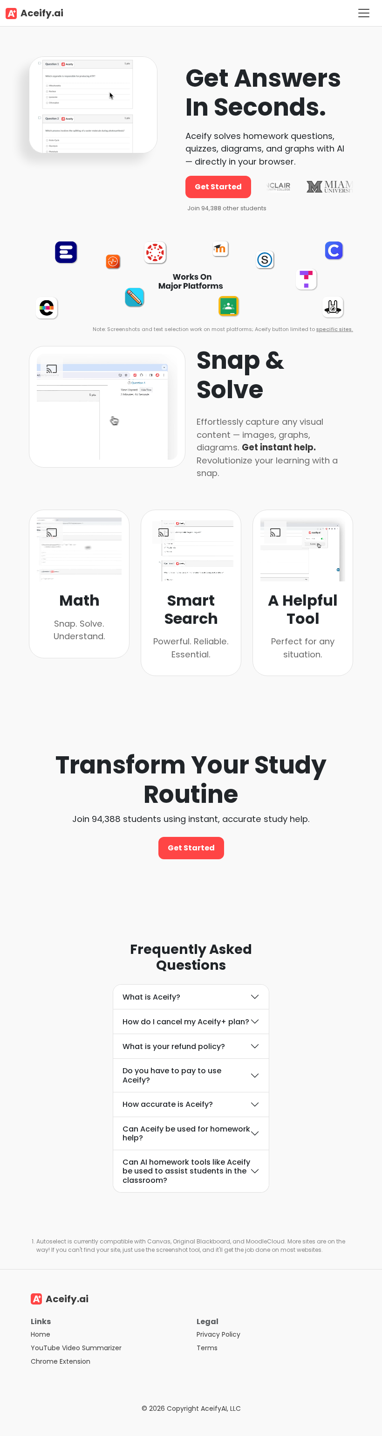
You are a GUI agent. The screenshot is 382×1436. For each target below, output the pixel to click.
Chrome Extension (60, 1361)
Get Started (218, 186)
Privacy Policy (218, 1334)
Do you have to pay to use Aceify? (172, 1075)
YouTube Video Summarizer (76, 1348)
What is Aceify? (151, 997)
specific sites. (334, 329)
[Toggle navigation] (363, 13)
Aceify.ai (41, 13)
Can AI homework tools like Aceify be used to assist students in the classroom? (186, 1171)
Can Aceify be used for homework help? (186, 1133)
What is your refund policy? (174, 1046)
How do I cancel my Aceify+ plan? (186, 1021)
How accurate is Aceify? (168, 1104)
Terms (207, 1348)
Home (40, 1334)
